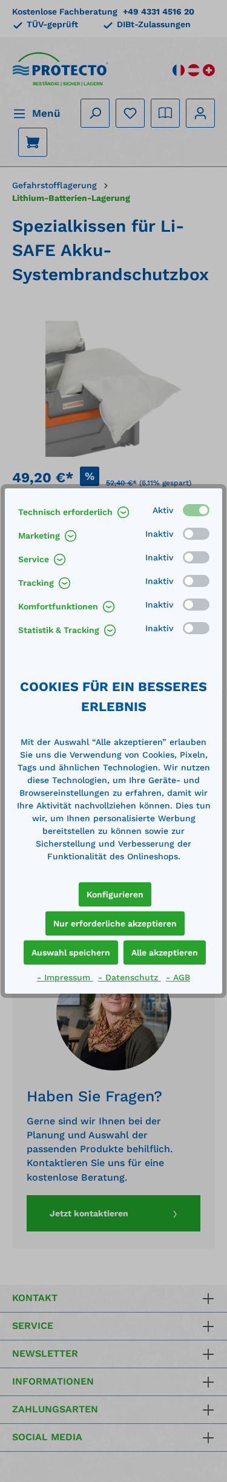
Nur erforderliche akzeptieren (115, 923)
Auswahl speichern (70, 952)
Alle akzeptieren (164, 952)
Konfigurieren (115, 894)
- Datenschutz (129, 977)
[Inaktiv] (196, 534)
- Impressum (65, 977)
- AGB (178, 977)
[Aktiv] (196, 510)
